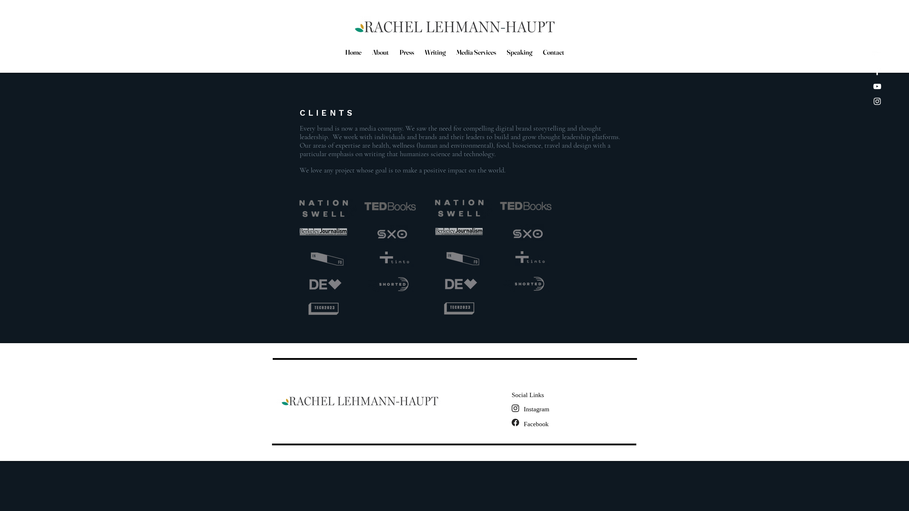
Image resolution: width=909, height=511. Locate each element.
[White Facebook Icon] (877, 71)
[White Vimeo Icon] (877, 56)
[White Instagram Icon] (877, 101)
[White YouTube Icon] (877, 86)
